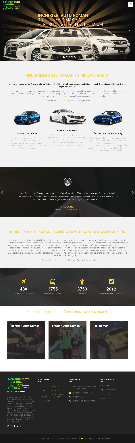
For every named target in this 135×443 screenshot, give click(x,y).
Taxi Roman (100, 326)
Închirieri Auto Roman (25, 326)
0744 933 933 (42, 56)
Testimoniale (59, 390)
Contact (57, 386)
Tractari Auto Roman (66, 326)
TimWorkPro (105, 398)
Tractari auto (105, 385)
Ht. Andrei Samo (106, 394)
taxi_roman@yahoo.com (82, 393)
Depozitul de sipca (107, 390)
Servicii (44, 397)
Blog (42, 386)
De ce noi (44, 390)
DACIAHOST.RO (103, 438)
